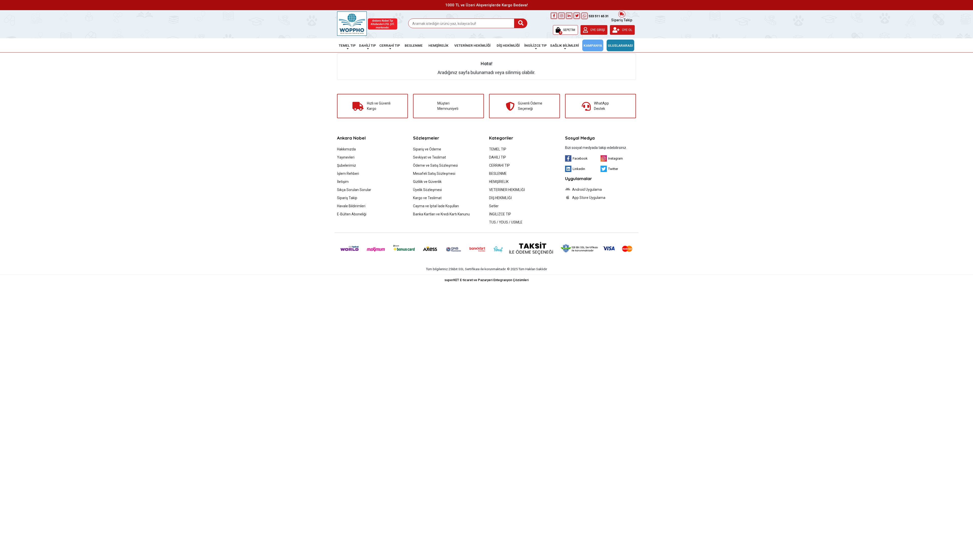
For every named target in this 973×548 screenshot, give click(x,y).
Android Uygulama (586, 189)
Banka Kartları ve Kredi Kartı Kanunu (441, 214)
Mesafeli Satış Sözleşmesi (434, 174)
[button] (565, 30)
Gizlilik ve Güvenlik (427, 182)
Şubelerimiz (346, 165)
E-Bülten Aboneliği (351, 214)
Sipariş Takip (621, 19)
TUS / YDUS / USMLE (505, 222)
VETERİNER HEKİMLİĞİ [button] (472, 45)
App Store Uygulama (588, 198)
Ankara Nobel (351, 138)
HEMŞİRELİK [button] (438, 45)
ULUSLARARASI (620, 45)
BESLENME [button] (414, 45)
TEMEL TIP (497, 149)
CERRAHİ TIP (499, 165)
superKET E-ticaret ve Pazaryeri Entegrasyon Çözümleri (486, 280)
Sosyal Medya (580, 138)
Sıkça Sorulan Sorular (354, 190)
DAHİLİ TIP (497, 157)
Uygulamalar (578, 178)
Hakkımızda (346, 149)
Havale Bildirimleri (351, 206)
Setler (494, 206)
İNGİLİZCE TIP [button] (535, 45)
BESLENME (498, 174)
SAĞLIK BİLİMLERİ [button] (564, 45)
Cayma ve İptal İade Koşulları (436, 206)
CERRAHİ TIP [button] (389, 45)
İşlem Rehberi (348, 174)
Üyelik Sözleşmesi (427, 190)
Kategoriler (501, 138)
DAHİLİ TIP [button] (367, 45)
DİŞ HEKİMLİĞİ (500, 198)
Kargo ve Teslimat (427, 198)
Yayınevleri (345, 157)
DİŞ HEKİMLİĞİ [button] (508, 45)
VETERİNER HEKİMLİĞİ (507, 190)
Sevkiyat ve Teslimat (429, 157)
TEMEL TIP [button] (347, 45)
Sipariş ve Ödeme (427, 149)
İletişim (343, 182)
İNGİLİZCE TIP (500, 214)
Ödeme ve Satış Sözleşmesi (435, 165)
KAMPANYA (593, 45)
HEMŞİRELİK (499, 182)
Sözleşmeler (426, 138)
